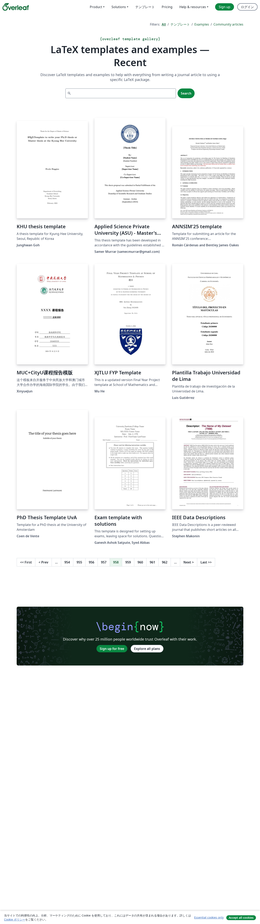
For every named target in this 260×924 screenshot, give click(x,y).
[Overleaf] (15, 7)
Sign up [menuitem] (224, 7)
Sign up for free (112, 648)
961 (152, 562)
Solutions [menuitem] (119, 7)
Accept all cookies (241, 918)
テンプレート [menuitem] (145, 7)
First (26, 562)
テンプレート (180, 24)
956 (91, 562)
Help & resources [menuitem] (192, 7)
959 (128, 562)
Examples (201, 24)
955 (79, 562)
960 (140, 562)
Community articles (228, 24)
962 (164, 562)
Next (188, 562)
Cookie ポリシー (14, 919)
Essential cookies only (209, 917)
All (164, 24)
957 (103, 562)
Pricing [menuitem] (167, 7)
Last (206, 562)
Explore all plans (147, 648)
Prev (43, 562)
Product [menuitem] (96, 7)
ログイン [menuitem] (247, 7)
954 (67, 562)
